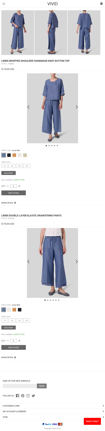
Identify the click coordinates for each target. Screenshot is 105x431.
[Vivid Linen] (52, 4)
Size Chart (8, 173)
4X (27, 166)
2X (12, 166)
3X (19, 166)
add (19, 186)
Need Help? (92, 421)
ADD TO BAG (13, 193)
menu (3, 3)
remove (7, 186)
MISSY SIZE (19, 179)
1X (5, 166)
